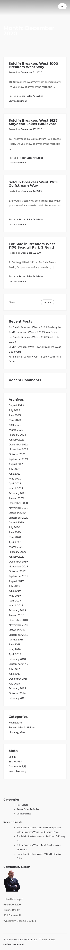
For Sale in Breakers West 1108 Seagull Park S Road (32, 245)
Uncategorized (17, 732)
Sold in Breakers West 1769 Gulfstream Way (33, 184)
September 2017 (18, 663)
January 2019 (16, 615)
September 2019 (18, 576)
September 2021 (18, 459)
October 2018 (17, 629)
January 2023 (16, 439)
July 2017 (14, 668)
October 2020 (17, 512)
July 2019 (14, 585)
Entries (15, 761)
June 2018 (15, 644)
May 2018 (15, 649)
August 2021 (16, 463)
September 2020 (18, 517)
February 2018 (17, 659)
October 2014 (17, 693)
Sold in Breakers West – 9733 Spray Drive (33, 332)
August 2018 (16, 639)
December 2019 (18, 561)
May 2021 (15, 478)
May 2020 (15, 537)
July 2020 (14, 527)
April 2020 (15, 542)
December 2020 (18, 502)
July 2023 (14, 410)
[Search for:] (25, 302)
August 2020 (16, 522)
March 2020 (16, 546)
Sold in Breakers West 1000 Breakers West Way (33, 65)
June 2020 (15, 532)
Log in (12, 756)
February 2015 (17, 688)
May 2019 (15, 595)
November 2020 (18, 507)
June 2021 (15, 473)
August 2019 (16, 581)
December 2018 (18, 619)
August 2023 (16, 405)
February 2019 (17, 610)
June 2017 (15, 673)
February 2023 (17, 434)
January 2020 (16, 556)
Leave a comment (18, 100)
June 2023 (15, 415)
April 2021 (15, 483)
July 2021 (14, 468)
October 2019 (17, 571)
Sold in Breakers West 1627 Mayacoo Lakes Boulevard (33, 122)
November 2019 (18, 566)
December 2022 (18, 444)
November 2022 (18, 449)
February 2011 (17, 698)
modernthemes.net (13, 944)
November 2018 (18, 624)
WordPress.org (18, 771)
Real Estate (15, 722)
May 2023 (15, 420)
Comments (17, 766)
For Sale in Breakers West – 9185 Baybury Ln (35, 327)
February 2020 (17, 551)
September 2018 (18, 634)
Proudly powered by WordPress (20, 939)
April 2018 (15, 654)
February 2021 (17, 493)
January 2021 (16, 497)
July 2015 (14, 683)
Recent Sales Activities (31, 96)
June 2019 (15, 590)
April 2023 (15, 424)
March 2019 (16, 605)
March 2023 (16, 429)
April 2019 (15, 600)
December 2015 (18, 678)
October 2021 (17, 454)
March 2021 (16, 488)
